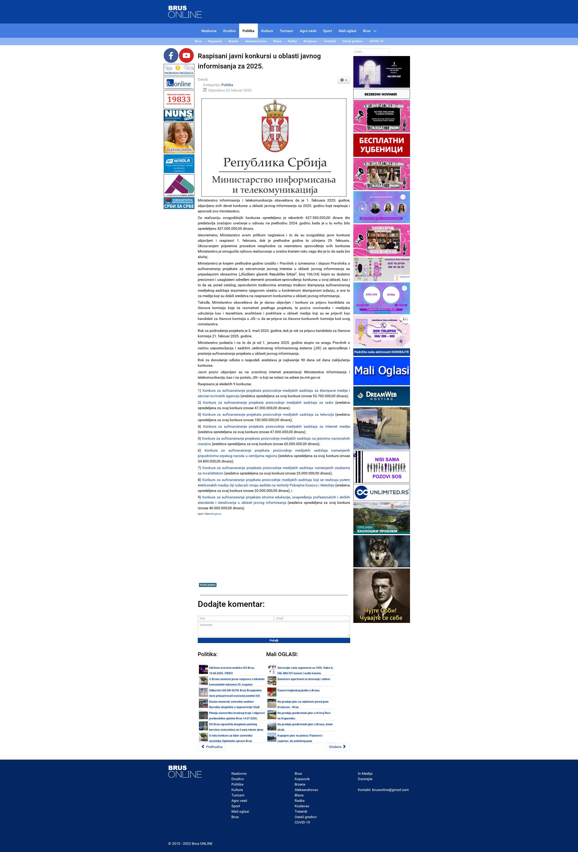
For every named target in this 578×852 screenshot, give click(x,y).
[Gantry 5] (185, 771)
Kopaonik (302, 779)
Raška (300, 800)
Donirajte (365, 779)
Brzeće (300, 784)
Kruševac (302, 806)
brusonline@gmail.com (390, 790)
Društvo (237, 779)
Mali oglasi (240, 811)
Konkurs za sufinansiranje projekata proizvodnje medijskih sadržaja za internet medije (276, 426)
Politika (227, 85)
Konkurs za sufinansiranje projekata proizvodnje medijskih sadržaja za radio (268, 402)
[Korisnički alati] (344, 80)
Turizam (238, 795)
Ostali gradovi (208, 584)
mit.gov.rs (215, 513)
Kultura (237, 790)
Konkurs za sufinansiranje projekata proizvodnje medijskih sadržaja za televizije (268, 414)
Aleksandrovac (306, 790)
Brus (235, 817)
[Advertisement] (179, 278)
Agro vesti (239, 800)
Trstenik (301, 811)
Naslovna (239, 773)
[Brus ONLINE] (185, 11)
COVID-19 (302, 822)
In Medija (365, 773)
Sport (235, 806)
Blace (299, 795)
